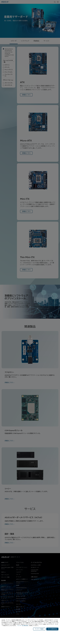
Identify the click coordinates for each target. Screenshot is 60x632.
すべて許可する (52, 629)
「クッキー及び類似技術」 (23, 625)
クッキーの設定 (39, 629)
